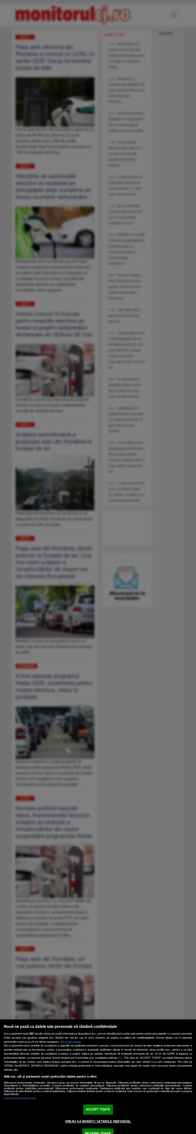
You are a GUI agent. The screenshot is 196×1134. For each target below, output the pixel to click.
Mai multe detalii (70, 1041)
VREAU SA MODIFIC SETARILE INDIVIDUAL (98, 1121)
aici (120, 1057)
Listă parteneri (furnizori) (20, 1098)
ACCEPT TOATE (98, 1109)
